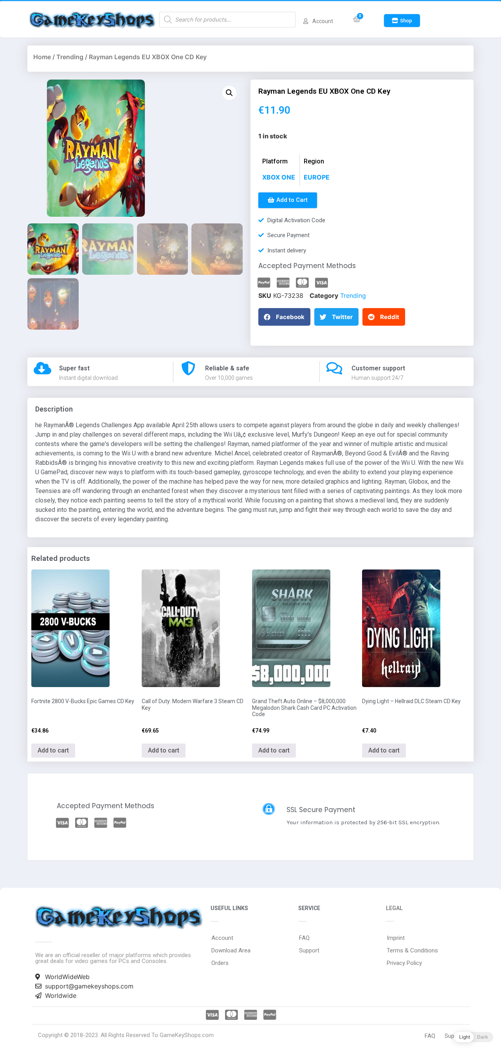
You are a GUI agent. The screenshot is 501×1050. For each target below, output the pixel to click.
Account (222, 937)
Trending (69, 57)
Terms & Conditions (412, 950)
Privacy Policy (404, 963)
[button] (402, 20)
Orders (220, 963)
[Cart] (357, 19)
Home (42, 57)
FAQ (304, 937)
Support (309, 950)
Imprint (396, 937)
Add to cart (53, 750)
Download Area (230, 950)
